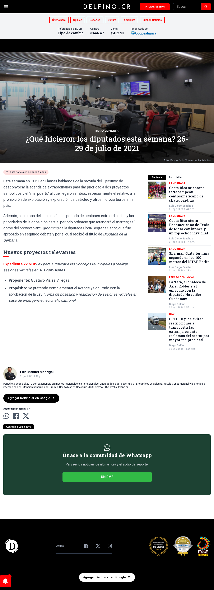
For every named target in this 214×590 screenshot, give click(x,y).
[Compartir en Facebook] (16, 416)
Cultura (112, 20)
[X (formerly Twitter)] (98, 545)
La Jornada (177, 183)
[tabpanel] (179, 266)
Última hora (59, 20)
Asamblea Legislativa (18, 426)
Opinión (77, 20)
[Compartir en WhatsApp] (6, 416)
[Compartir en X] (26, 416)
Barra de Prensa (107, 130)
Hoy (172, 314)
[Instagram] (109, 545)
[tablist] (179, 177)
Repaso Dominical (181, 277)
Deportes (95, 20)
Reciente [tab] (157, 177)
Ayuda (60, 545)
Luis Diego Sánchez (181, 205)
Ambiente (129, 20)
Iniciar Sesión (155, 6)
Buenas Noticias (152, 20)
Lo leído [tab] (175, 177)
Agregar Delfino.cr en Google (29, 398)
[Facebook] (86, 545)
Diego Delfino (177, 304)
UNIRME (107, 477)
